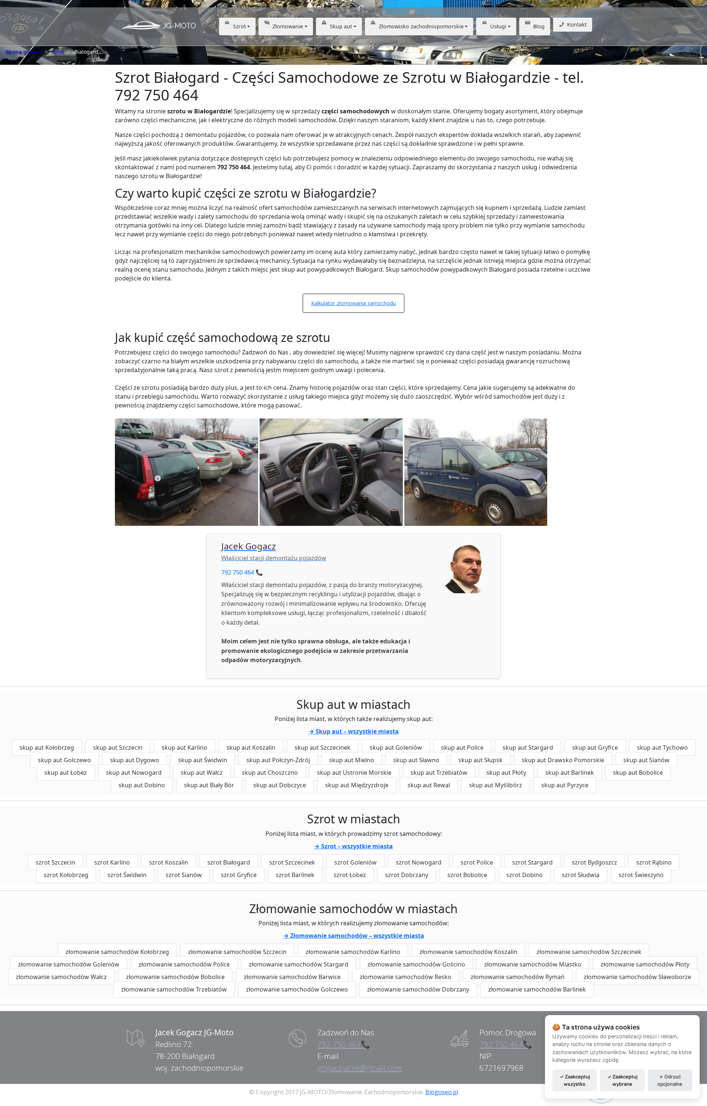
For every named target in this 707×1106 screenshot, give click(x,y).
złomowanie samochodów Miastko (532, 964)
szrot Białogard (228, 862)
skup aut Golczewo (64, 760)
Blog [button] (539, 26)
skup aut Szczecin (118, 747)
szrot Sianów (184, 875)
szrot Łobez (350, 875)
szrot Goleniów (355, 862)
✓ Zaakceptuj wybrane (622, 1080)
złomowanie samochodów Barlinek (537, 989)
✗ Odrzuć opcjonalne (669, 1080)
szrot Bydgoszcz (594, 862)
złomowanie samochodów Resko (405, 977)
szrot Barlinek (295, 875)
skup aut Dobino (142, 785)
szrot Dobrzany (406, 875)
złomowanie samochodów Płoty (645, 964)
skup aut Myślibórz (495, 785)
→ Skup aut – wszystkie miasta (354, 731)
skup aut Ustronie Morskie (354, 772)
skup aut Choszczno (270, 772)
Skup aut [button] (341, 26)
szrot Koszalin (168, 862)
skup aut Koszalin (250, 747)
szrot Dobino (524, 875)
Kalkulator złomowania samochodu (353, 303)
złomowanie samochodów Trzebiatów (174, 989)
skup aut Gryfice (595, 747)
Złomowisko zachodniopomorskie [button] (421, 26)
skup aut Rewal (429, 785)
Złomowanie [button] (287, 26)
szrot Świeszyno (641, 875)
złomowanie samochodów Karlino (353, 952)
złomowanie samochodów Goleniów (68, 964)
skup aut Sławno (416, 760)
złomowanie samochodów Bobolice (175, 977)
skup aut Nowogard (134, 772)
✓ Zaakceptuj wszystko (575, 1080)
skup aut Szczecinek (323, 747)
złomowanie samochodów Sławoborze (637, 977)
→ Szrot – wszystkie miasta (353, 846)
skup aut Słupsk (480, 760)
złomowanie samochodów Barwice (292, 977)
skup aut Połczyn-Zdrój (278, 760)
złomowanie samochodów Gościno (416, 964)
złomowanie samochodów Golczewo (297, 989)
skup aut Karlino (184, 747)
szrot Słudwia (580, 875)
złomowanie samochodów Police (184, 964)
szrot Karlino (112, 862)
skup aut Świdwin (202, 760)
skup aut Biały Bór (209, 785)
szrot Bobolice (467, 875)
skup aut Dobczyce (279, 785)
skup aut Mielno (351, 760)
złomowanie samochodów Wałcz (61, 977)
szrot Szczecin (55, 862)
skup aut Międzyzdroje (356, 785)
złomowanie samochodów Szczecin (237, 952)
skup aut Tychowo (662, 747)
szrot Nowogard (419, 862)
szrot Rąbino (654, 862)
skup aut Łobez (66, 772)
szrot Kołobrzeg (66, 875)
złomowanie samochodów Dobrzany (418, 989)
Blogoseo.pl (441, 1092)
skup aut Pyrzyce (564, 785)
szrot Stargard (532, 862)
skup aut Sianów (646, 760)
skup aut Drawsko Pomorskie (563, 760)
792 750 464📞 (343, 1044)
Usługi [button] (498, 26)
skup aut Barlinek (569, 772)
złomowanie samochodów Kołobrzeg (117, 952)
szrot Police (477, 862)
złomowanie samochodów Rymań (517, 977)
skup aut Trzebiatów (439, 772)
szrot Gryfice (239, 875)
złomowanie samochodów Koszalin (468, 952)
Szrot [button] (239, 26)
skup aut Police (462, 747)
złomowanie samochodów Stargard (298, 964)
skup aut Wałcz (202, 772)
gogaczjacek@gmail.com (359, 1068)
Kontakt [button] (577, 24)
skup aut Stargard (528, 747)
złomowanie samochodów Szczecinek (589, 952)
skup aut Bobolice (638, 772)
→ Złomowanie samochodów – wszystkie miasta (353, 936)
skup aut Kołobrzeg (47, 747)
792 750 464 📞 (242, 572)
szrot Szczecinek (292, 862)
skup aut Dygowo (134, 760)
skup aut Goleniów (396, 747)
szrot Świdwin (127, 875)
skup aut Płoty (506, 772)
